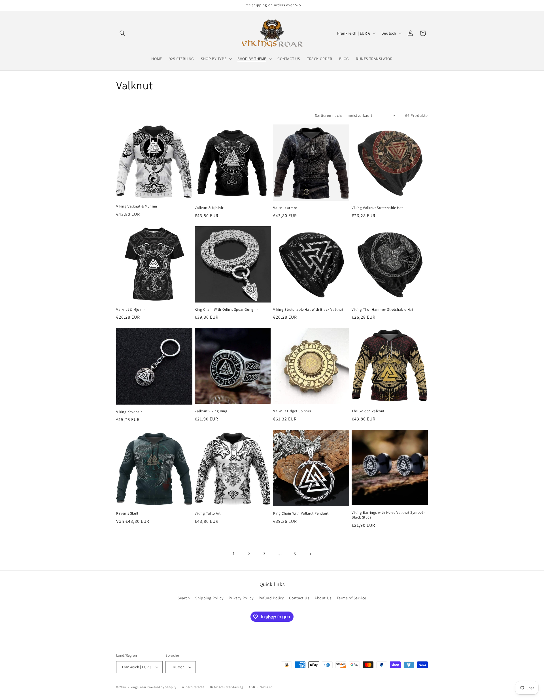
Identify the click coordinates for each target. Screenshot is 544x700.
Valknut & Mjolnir (209, 208)
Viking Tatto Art (208, 513)
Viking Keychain (129, 412)
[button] (122, 33)
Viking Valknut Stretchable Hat (377, 208)
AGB (252, 687)
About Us (323, 597)
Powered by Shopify (162, 687)
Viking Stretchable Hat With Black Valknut (308, 309)
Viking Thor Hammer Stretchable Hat (382, 309)
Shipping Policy (209, 597)
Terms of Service (351, 597)
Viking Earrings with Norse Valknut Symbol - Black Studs (388, 515)
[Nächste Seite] (310, 554)
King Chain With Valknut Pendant (301, 513)
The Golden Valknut (368, 411)
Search (184, 597)
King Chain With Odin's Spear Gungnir (226, 309)
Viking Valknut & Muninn (136, 206)
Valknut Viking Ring (211, 411)
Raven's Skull (127, 513)
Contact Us (299, 597)
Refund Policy (271, 597)
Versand (266, 687)
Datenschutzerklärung (226, 687)
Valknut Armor (285, 208)
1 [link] (234, 554)
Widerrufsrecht (193, 687)
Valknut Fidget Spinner (292, 411)
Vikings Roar (137, 687)
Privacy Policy (241, 597)
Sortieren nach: (328, 115)
